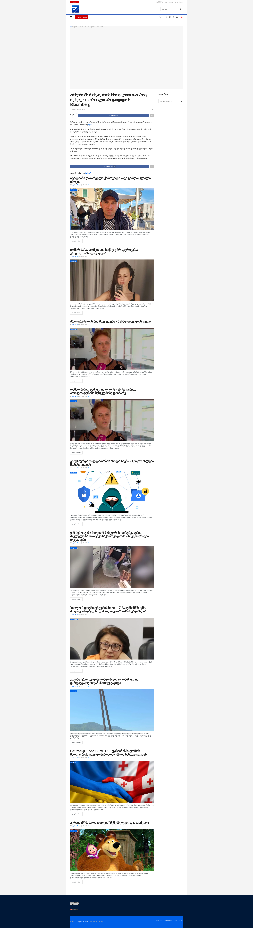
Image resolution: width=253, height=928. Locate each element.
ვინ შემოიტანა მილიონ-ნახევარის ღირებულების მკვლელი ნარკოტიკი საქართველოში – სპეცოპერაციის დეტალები (110, 536)
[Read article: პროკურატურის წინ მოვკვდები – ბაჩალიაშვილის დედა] (112, 349)
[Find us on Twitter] (170, 17)
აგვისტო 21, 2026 (82, 185)
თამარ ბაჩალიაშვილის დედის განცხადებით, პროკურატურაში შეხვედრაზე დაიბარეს (103, 391)
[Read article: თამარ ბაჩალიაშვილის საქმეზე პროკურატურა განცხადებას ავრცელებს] (112, 280)
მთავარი (73, 189)
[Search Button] (181, 9)
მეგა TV (74, 185)
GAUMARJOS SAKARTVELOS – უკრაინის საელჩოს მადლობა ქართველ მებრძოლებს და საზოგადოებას (108, 752)
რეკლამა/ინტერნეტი (170, 2)
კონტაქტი (180, 2)
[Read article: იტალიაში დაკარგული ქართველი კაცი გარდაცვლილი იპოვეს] (112, 209)
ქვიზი (175, 920)
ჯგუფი (181, 920)
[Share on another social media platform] (152, 115)
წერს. (90, 125)
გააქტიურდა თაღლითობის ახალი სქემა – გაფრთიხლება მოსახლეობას (112, 463)
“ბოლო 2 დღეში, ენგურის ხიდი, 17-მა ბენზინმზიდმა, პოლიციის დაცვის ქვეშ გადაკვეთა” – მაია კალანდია (108, 609)
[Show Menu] (71, 17)
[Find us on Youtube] (177, 17)
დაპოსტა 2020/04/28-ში (77, 109)
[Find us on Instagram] (173, 17)
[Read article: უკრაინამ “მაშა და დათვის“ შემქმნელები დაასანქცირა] (112, 850)
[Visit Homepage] (75, 9)
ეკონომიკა (74, 619)
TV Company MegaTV (81, 922)
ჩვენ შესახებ (159, 2)
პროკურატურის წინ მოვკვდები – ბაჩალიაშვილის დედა (110, 321)
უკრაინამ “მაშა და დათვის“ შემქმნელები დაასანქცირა (109, 822)
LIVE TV (75, 2)
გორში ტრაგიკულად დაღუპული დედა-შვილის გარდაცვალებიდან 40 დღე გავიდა (104, 681)
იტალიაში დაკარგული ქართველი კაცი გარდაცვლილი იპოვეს (110, 180)
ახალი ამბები (82, 17)
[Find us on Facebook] (166, 17)
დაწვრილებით (77, 241)
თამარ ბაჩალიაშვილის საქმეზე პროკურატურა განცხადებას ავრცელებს (104, 251)
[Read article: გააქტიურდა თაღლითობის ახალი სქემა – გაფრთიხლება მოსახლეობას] (112, 492)
